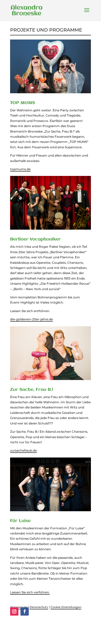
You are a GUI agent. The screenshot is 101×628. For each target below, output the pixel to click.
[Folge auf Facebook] (24, 611)
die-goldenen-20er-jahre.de (31, 319)
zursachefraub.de (23, 450)
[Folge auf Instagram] (14, 611)
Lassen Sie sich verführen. (30, 592)
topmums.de (20, 169)
